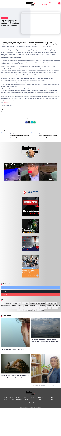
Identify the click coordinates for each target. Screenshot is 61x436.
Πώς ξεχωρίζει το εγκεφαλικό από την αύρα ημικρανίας (12, 350)
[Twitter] (30, 291)
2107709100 (44, 4)
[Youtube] (30, 294)
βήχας (2, 111)
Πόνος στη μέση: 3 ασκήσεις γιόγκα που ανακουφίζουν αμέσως (48, 136)
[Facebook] (30, 287)
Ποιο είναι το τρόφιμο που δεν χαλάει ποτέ (43, 385)
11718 (50, 3)
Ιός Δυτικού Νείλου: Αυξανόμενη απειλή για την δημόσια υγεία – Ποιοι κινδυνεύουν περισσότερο (45, 340)
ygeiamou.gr (6, 102)
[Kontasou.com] (30, 3)
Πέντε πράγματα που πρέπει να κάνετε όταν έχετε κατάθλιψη (19, 136)
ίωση (5, 111)
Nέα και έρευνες (4, 18)
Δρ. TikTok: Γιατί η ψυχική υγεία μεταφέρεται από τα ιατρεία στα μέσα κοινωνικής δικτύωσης (15, 376)
